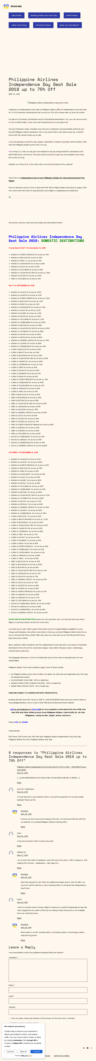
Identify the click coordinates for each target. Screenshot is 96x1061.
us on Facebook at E (25, 709)
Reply (19, 782)
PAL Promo (13, 736)
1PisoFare (24, 811)
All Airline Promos (43, 25)
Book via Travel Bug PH (69, 25)
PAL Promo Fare (24, 736)
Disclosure (46, 1055)
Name (12, 985)
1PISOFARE (16, 6)
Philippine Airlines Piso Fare (19, 739)
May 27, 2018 (22, 855)
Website (12, 1007)
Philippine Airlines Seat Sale (41, 739)
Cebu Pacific (16, 15)
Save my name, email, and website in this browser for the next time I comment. (43, 1018)
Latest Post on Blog (61, 1055)
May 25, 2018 (22, 773)
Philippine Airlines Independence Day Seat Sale (62, 736)
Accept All (36, 1051)
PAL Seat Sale (37, 736)
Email (11, 996)
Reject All (23, 1051)
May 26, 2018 (22, 792)
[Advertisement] (48, 52)
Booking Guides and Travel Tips (44, 15)
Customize (10, 1051)
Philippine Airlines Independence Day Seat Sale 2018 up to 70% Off (42, 84)
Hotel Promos (72, 15)
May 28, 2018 (26, 877)
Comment (13, 957)
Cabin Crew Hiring (19, 25)
